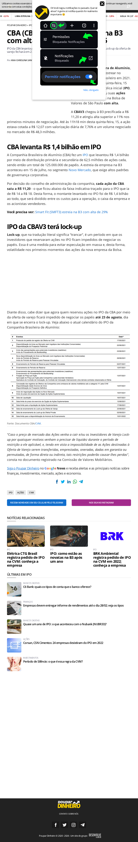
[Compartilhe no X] (63, 481)
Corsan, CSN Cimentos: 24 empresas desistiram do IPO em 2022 (63, 643)
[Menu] (9, 6)
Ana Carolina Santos (23, 60)
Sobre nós (73, 813)
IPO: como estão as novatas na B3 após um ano (66, 557)
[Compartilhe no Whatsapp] (75, 481)
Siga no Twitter (64, 825)
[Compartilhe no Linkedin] (69, 481)
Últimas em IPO (19, 574)
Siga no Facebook (55, 825)
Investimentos (30, 658)
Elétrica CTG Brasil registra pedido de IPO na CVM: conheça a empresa (26, 559)
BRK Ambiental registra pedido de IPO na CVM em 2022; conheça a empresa (112, 559)
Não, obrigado (91, 90)
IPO (31, 25)
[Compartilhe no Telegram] (81, 481)
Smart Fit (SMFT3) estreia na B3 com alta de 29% (71, 212)
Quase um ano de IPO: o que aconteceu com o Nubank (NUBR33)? (64, 624)
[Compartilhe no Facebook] (57, 481)
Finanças (28, 602)
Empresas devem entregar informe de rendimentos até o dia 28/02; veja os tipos (73, 605)
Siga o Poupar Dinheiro (23, 468)
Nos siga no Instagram (101, 502)
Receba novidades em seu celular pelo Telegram (36, 502)
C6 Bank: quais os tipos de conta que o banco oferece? (57, 587)
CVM (38, 423)
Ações (20, 492)
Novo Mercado (80, 170)
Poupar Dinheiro (16, 25)
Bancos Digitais (31, 583)
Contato (63, 813)
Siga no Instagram (73, 825)
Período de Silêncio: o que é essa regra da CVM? (53, 661)
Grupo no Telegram (82, 825)
